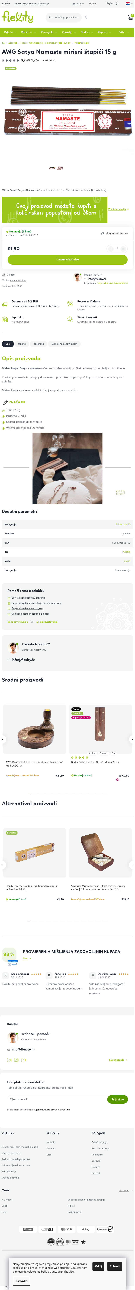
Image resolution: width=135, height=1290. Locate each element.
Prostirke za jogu (101, 1148)
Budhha (92, 753)
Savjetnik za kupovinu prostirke (28, 598)
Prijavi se (117, 1099)
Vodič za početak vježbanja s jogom (30, 614)
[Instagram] (16, 1060)
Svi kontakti (116, 1060)
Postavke (21, 1281)
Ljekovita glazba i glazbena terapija (86, 1200)
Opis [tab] (8, 344)
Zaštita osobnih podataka (16, 1159)
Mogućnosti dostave (117, 233)
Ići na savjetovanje (18, 622)
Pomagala (97, 1155)
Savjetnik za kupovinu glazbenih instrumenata (36, 603)
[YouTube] (23, 1060)
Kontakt (6, 4)
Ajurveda (7, 1200)
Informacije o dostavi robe (16, 1165)
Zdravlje (96, 1161)
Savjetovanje (9, 1171)
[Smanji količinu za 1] (111, 249)
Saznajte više (65, 1271)
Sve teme (124, 1190)
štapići (127, 561)
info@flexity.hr (97, 279)
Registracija (112, 4)
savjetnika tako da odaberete (112, 283)
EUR (79, 4)
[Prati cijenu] (37, 275)
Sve (25, 958)
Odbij (98, 1266)
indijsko (126, 552)
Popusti (96, 1173)
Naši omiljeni (74, 1212)
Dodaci (95, 1167)
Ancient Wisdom (18, 280)
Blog (49, 1155)
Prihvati (114, 1266)
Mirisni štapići (123, 524)
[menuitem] (10, 32)
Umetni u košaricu (67, 259)
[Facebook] (9, 1060)
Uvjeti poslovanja (11, 1153)
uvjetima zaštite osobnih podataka (52, 1110)
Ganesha (103, 753)
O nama (51, 1148)
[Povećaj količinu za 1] (123, 249)
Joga (4, 1206)
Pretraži (85, 18)
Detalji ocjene (49, 60)
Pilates (71, 1206)
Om (113, 753)
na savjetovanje (48, 622)
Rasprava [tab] (38, 344)
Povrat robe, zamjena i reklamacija (32, 4)
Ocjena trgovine (10, 1178)
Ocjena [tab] (22, 344)
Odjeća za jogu (99, 1142)
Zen (4, 1212)
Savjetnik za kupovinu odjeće (27, 608)
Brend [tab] (68, 344)
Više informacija (117, 209)
